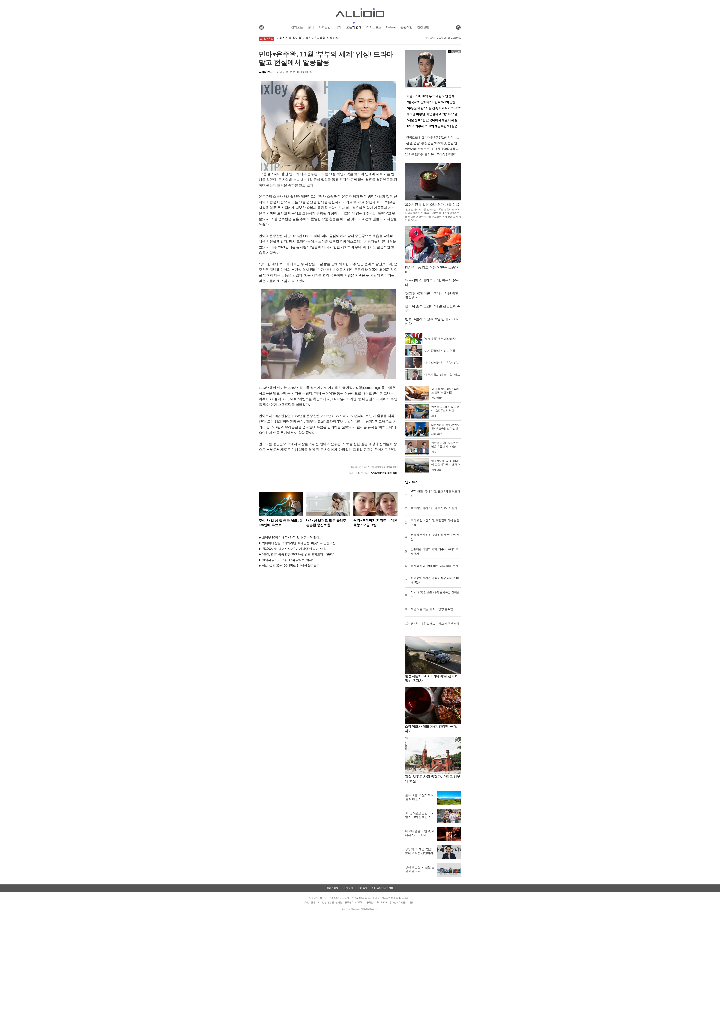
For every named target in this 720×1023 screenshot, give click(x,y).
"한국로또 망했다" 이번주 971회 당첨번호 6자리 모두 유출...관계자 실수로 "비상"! (433, 102)
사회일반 (324, 27)
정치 (311, 27)
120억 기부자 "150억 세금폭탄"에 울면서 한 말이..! (433, 126)
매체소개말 (333, 888)
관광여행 (406, 27)
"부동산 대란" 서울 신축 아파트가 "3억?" (433, 108)
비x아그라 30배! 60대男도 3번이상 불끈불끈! (291, 565)
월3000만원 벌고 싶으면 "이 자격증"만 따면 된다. (294, 548)
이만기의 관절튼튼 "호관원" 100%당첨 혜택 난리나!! (433, 148)
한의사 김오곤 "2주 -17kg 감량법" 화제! (287, 560)
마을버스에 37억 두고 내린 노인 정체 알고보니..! (433, 96)
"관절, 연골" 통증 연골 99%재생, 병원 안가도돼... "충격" (298, 554)
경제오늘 (297, 27)
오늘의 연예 (354, 27)
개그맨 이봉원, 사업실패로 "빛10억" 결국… (433, 114)
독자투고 (362, 888)
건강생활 (423, 27)
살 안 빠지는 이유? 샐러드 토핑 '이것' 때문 (304, 38)
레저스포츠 (373, 27)
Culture (390, 27)
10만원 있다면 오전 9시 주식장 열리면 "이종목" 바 (433, 154)
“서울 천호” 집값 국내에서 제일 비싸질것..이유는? (433, 120)
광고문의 (348, 888)
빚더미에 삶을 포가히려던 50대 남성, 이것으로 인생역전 (298, 543)
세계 (338, 27)
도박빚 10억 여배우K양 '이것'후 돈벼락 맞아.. (291, 537)
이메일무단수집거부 (382, 888)
